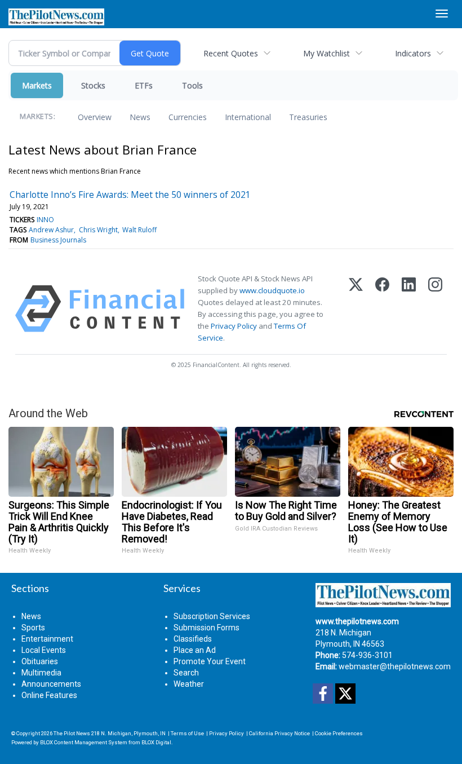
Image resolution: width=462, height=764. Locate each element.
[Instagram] (435, 309)
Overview (95, 117)
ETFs (144, 85)
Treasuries (308, 117)
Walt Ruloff (139, 230)
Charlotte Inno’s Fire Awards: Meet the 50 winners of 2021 (130, 194)
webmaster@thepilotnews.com (395, 666)
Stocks (93, 85)
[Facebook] (382, 309)
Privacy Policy (234, 326)
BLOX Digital (156, 742)
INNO (45, 219)
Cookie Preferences (339, 733)
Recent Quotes (230, 53)
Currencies (187, 117)
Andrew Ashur (51, 230)
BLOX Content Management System (83, 742)
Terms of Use (187, 733)
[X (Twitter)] (355, 309)
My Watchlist (326, 53)
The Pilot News (72, 733)
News (140, 117)
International (248, 117)
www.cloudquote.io (272, 290)
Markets (37, 85)
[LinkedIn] (408, 309)
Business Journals (58, 240)
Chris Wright (98, 230)
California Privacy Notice (279, 733)
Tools (192, 85)
